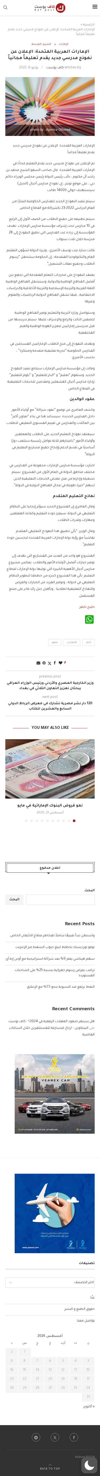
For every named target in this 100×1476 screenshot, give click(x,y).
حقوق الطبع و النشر (80, 1309)
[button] (9, 780)
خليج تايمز (87, 607)
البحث (90, 891)
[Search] (5, 8)
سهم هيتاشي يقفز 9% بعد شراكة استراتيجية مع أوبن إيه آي (50, 959)
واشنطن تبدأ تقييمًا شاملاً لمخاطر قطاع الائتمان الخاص (52, 936)
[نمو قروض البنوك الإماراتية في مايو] (50, 768)
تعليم (55, 642)
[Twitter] (55, 1437)
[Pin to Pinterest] (44, 663)
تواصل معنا (86, 1321)
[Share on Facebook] (55, 663)
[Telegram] (36, 1437)
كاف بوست (55, 68)
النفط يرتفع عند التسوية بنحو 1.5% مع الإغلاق (61, 987)
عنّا (92, 1298)
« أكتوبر (89, 1407)
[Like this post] (60, 663)
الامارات (72, 642)
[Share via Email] (38, 663)
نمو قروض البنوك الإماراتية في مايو (50, 806)
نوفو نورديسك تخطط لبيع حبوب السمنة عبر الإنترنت (55, 947)
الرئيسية (89, 25)
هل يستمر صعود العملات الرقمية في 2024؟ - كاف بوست (51, 1021)
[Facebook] (74, 1437)
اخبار (88, 642)
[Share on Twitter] (49, 664)
